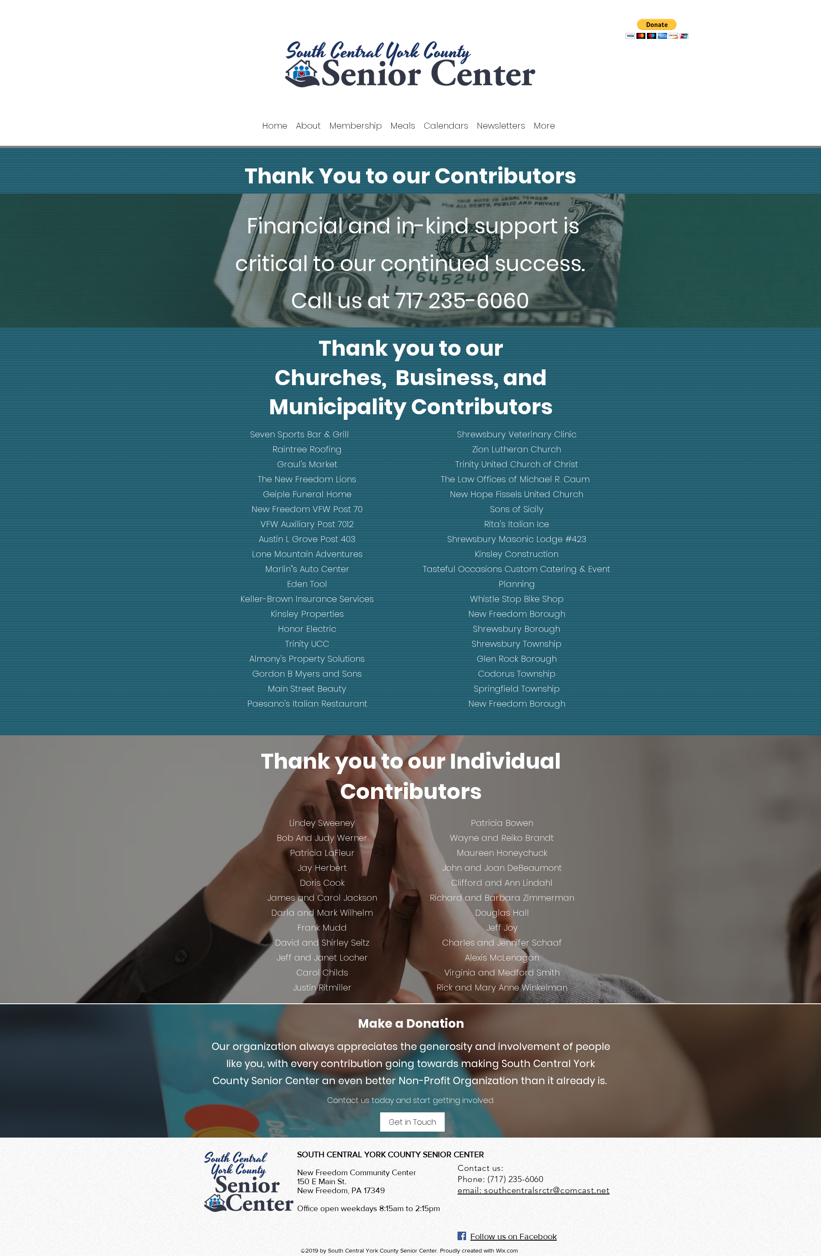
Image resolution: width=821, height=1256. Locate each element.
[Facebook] (462, 1236)
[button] (657, 29)
